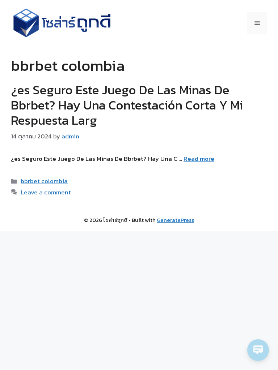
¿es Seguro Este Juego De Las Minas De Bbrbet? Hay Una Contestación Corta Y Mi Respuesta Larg (127, 105)
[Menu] (257, 23)
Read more (199, 158)
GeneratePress (175, 220)
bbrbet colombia (44, 181)
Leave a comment (46, 192)
